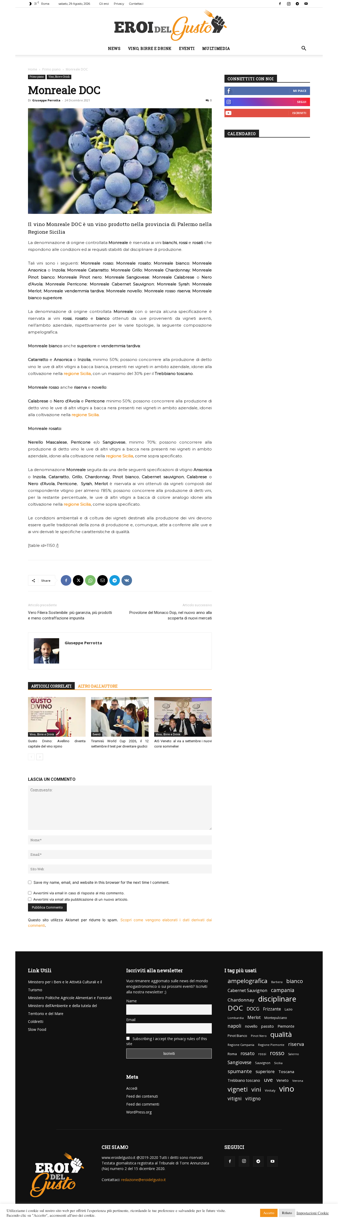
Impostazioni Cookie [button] (313, 1213)
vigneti (238, 1089)
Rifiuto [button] (287, 1212)
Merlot (254, 1017)
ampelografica (247, 981)
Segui (301, 102)
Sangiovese (239, 1062)
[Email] (102, 580)
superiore (265, 1071)
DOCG (253, 1009)
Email (130, 1019)
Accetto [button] (268, 1212)
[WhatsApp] (90, 580)
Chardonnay (241, 1000)
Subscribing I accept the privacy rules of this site (166, 1041)
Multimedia (216, 48)
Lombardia (236, 1018)
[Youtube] (306, 3)
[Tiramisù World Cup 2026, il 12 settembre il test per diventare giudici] (120, 717)
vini (256, 1089)
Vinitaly (270, 1090)
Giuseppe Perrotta (46, 100)
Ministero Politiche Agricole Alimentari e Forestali (70, 997)
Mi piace (299, 91)
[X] (78, 580)
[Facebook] (280, 3)
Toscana (286, 1071)
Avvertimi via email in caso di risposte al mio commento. (79, 893)
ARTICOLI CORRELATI (51, 686)
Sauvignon (262, 1063)
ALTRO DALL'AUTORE (98, 686)
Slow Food (37, 1029)
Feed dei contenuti (142, 1096)
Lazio (289, 1009)
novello (251, 1026)
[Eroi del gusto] (169, 25)
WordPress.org (139, 1112)
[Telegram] (297, 3)
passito (267, 1026)
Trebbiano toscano (244, 1080)
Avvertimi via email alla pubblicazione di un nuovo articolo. (80, 899)
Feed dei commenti (142, 1104)
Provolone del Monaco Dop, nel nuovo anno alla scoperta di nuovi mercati (170, 615)
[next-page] (39, 757)
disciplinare (277, 999)
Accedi (131, 1088)
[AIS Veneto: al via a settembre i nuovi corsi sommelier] (183, 717)
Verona (297, 1081)
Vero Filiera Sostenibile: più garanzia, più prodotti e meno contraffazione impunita (70, 615)
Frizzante (272, 1009)
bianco (294, 981)
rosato (248, 1053)
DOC (235, 1008)
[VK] (126, 580)
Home (32, 69)
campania (282, 990)
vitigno (253, 1098)
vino (286, 1089)
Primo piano (51, 69)
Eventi (187, 48)
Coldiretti (35, 1021)
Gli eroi (104, 4)
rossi (262, 1054)
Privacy (119, 4)
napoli (234, 1026)
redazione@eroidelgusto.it (143, 1179)
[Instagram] (289, 3)
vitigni (235, 1098)
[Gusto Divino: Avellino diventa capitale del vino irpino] (57, 717)
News (114, 48)
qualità (281, 1034)
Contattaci (136, 4)
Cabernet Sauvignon (247, 990)
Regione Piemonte (271, 1045)
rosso (277, 1053)
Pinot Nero (259, 1036)
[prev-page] (31, 757)
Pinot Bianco (237, 1035)
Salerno (293, 1054)
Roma (232, 1053)
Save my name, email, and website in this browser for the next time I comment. (102, 882)
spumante (240, 1071)
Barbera (277, 982)
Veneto (282, 1080)
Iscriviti (299, 113)
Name (131, 1000)
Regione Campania (241, 1045)
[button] (303, 48)
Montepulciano (275, 1018)
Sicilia (278, 1063)
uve (268, 1080)
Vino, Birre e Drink (150, 48)
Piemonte (286, 1026)
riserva (296, 1044)
